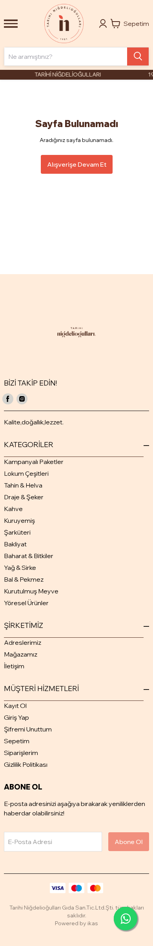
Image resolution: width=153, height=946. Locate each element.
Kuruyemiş (19, 520)
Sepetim (16, 741)
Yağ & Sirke (20, 567)
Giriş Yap (16, 717)
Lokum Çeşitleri (26, 473)
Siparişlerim (21, 753)
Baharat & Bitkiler (28, 556)
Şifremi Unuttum (28, 729)
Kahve (13, 509)
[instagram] (21, 398)
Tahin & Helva (23, 485)
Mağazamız (20, 654)
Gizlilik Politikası (25, 764)
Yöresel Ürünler (26, 603)
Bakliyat (15, 544)
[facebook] (7, 398)
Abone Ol (129, 842)
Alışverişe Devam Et (76, 164)
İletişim (14, 666)
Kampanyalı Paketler (34, 462)
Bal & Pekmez (24, 579)
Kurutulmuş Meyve (31, 591)
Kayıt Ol (15, 706)
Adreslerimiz (22, 642)
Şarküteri (17, 532)
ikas (92, 923)
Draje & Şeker (24, 497)
